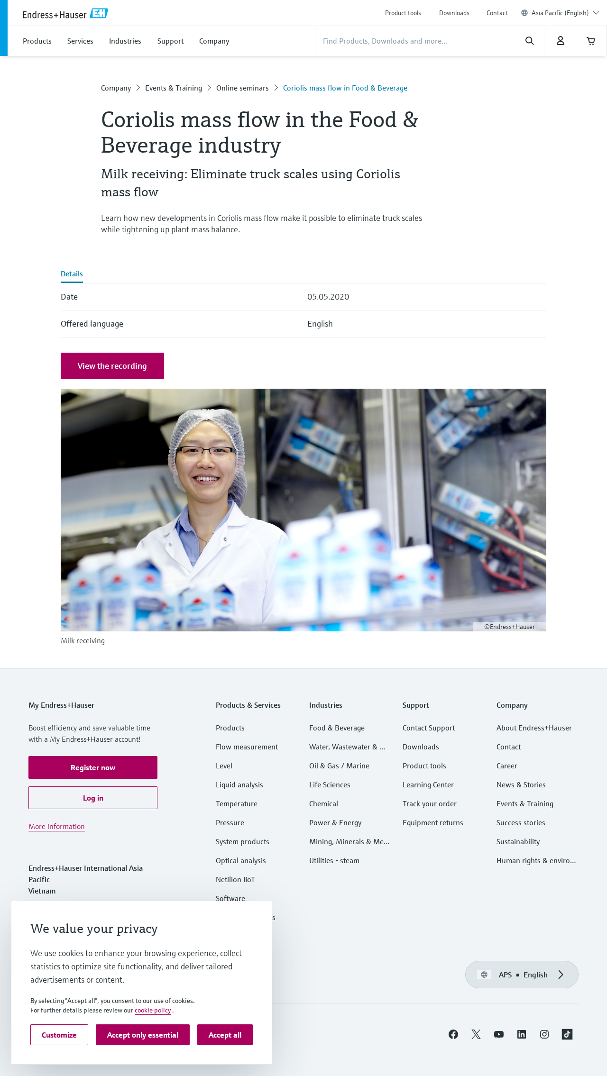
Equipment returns (433, 822)
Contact (497, 13)
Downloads (454, 13)
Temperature (237, 803)
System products (242, 841)
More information (56, 826)
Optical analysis (241, 860)
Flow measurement (247, 746)
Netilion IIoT (235, 879)
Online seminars (242, 87)
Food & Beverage (337, 727)
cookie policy (153, 1010)
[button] (92, 767)
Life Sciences (329, 784)
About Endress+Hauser (534, 727)
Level (224, 765)
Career (507, 765)
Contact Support (429, 727)
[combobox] (565, 13)
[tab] (72, 274)
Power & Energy (335, 822)
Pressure (230, 822)
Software (230, 898)
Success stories (521, 822)
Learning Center (428, 784)
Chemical (323, 803)
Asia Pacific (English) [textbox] (560, 13)
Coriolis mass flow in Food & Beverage (345, 87)
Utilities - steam (334, 860)
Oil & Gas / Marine (339, 765)
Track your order (430, 803)
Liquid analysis (239, 784)
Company (116, 87)
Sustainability (518, 841)
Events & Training (173, 87)
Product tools (403, 13)
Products (230, 727)
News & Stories (521, 784)
